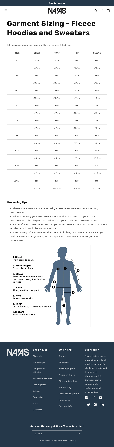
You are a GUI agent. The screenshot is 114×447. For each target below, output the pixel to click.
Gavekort (37, 409)
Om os (62, 356)
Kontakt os (64, 400)
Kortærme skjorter (42, 378)
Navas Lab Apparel (53, 440)
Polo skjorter (39, 384)
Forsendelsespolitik (69, 393)
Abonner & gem (67, 374)
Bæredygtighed (67, 368)
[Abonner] (79, 433)
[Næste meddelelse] (109, 3)
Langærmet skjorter (39, 370)
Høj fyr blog (65, 387)
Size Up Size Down (68, 381)
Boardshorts (39, 397)
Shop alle (37, 356)
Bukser (36, 391)
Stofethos (64, 362)
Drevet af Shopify (68, 440)
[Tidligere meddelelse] (5, 3)
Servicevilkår (65, 406)
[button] (6, 11)
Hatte (36, 403)
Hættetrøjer (39, 362)
